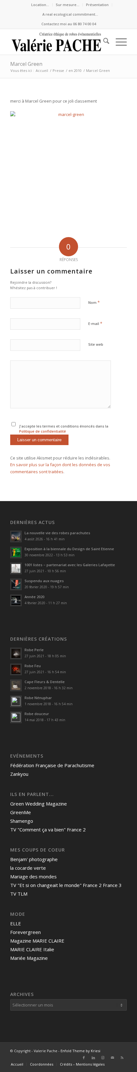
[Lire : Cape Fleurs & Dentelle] (16, 685)
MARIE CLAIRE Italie (32, 949)
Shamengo (21, 821)
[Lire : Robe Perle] (16, 653)
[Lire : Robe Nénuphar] (16, 701)
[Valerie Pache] (56, 42)
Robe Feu (33, 665)
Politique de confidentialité (42, 431)
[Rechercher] (103, 42)
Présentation (97, 4)
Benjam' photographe (34, 859)
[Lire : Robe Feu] (16, 669)
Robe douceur (37, 713)
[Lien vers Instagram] (103, 1057)
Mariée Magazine (29, 958)
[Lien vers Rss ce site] (122, 1057)
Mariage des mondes (33, 876)
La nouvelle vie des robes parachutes (57, 532)
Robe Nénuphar (38, 697)
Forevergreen (25, 932)
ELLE (15, 923)
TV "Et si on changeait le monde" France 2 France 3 (66, 885)
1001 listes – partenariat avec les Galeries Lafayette (70, 564)
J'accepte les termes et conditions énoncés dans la (63, 429)
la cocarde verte (28, 868)
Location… (40, 4)
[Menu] (118, 42)
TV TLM (18, 894)
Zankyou (19, 774)
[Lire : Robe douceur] (16, 717)
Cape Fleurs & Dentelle (45, 681)
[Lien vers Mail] (112, 1057)
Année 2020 (34, 596)
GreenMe (20, 812)
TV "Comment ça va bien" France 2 (48, 829)
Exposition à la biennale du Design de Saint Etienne (70, 548)
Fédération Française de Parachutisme (52, 765)
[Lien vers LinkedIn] (93, 1057)
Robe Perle (34, 649)
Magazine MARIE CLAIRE (37, 940)
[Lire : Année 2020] (16, 600)
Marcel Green (26, 63)
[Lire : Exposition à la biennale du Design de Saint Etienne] (16, 552)
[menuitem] (40, 4)
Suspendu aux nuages (44, 580)
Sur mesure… (67, 4)
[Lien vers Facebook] (84, 1057)
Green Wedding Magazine (38, 803)
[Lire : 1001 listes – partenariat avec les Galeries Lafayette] (16, 568)
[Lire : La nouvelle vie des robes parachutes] (16, 536)
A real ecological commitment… (70, 14)
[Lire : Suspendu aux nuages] (16, 584)
